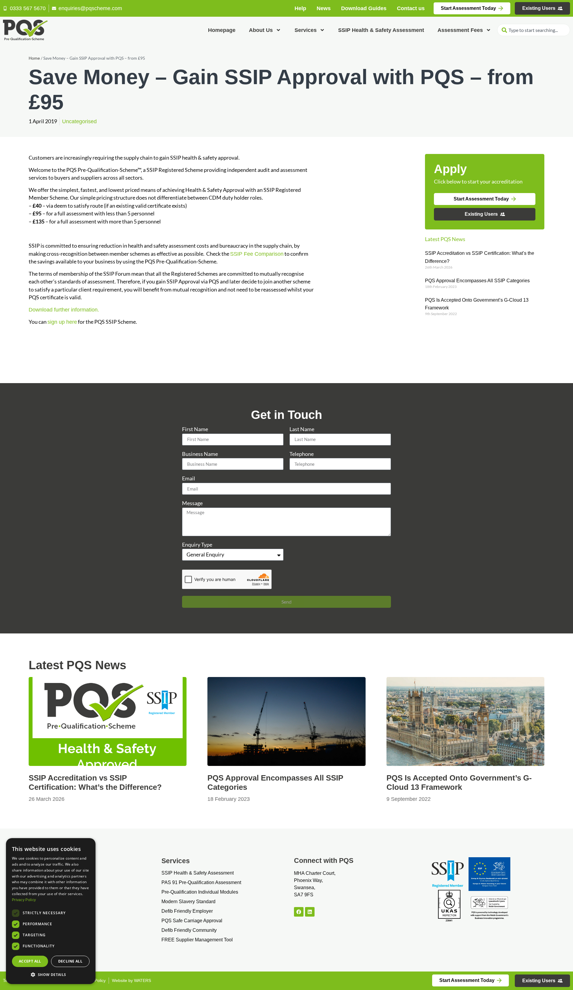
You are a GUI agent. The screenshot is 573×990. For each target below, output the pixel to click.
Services (306, 30)
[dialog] (51, 911)
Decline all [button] (70, 961)
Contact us (411, 8)
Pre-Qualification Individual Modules (199, 892)
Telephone (301, 454)
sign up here (62, 322)
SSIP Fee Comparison (257, 254)
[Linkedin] (310, 912)
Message (192, 503)
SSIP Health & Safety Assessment (381, 30)
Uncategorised (79, 121)
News (324, 8)
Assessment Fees (460, 30)
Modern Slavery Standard (188, 901)
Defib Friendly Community (189, 930)
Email (188, 479)
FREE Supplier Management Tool (197, 939)
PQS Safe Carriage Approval (191, 920)
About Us (261, 30)
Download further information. (64, 310)
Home (34, 58)
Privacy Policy (24, 900)
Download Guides (363, 8)
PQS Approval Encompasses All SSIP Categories (477, 280)
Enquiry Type (197, 545)
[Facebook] (299, 912)
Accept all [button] (30, 961)
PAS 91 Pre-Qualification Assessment (201, 882)
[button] (51, 974)
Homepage (221, 30)
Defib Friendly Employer (187, 911)
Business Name (200, 454)
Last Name (301, 429)
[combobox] (533, 30)
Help (300, 8)
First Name (195, 429)
